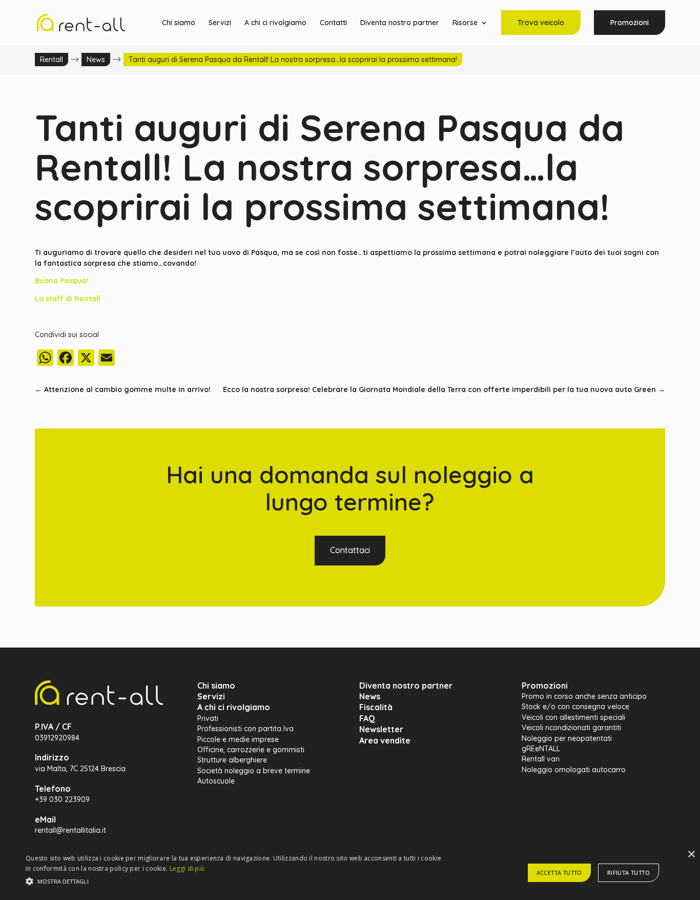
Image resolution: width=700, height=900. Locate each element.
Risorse (465, 23)
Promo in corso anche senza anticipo (584, 696)
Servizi (220, 23)
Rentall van (541, 759)
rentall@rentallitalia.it (70, 830)
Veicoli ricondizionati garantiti (571, 727)
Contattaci (350, 550)
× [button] (691, 854)
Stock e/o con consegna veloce (575, 706)
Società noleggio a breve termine (253, 770)
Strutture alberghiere (232, 760)
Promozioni (629, 22)
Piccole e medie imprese (238, 739)
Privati (207, 718)
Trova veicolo (541, 22)
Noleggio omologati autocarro (574, 769)
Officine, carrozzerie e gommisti (250, 749)
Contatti (333, 23)
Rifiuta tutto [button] (628, 872)
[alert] (350, 873)
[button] (236, 881)
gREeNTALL (541, 748)
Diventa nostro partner (399, 23)
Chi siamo (178, 23)
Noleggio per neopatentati (567, 738)
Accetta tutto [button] (559, 872)
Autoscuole (216, 781)
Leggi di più (187, 868)
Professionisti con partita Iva (245, 728)
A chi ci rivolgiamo (275, 23)
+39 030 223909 (62, 799)
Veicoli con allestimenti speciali (573, 717)
